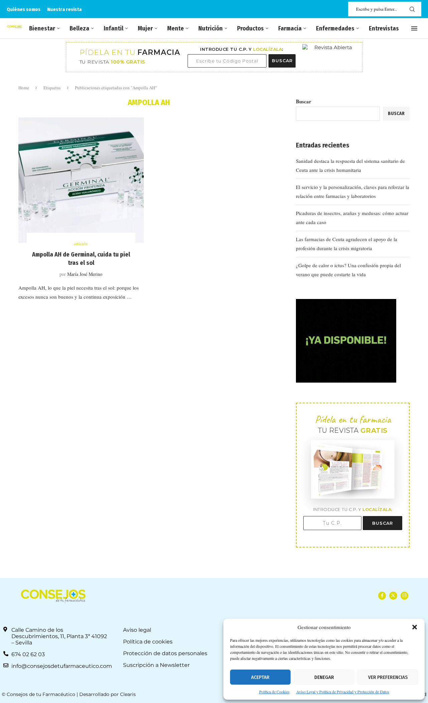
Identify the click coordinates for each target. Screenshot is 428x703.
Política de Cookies (274, 691)
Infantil (113, 28)
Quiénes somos (23, 9)
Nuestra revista (64, 9)
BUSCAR (282, 60)
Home (23, 88)
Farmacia (290, 28)
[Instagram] (404, 595)
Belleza (79, 28)
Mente (175, 28)
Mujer (145, 28)
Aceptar (260, 677)
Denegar (324, 677)
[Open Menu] (414, 28)
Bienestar (42, 28)
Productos (250, 28)
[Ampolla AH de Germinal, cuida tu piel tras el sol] (81, 180)
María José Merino (84, 274)
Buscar (303, 101)
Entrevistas (384, 28)
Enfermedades (335, 28)
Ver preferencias (388, 677)
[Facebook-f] (382, 595)
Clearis (128, 694)
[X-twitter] (393, 595)
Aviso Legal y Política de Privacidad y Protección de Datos (342, 691)
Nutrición (210, 28)
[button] (414, 627)
